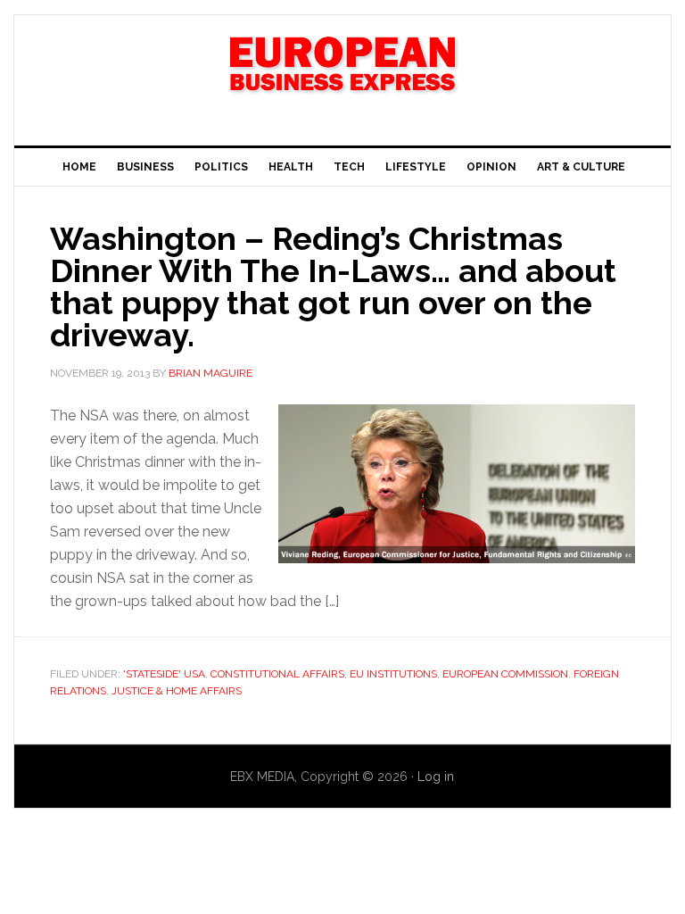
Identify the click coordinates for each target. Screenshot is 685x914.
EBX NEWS (342, 73)
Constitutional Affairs (277, 674)
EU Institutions (393, 674)
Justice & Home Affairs (176, 691)
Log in (435, 776)
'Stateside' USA (164, 674)
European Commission (505, 674)
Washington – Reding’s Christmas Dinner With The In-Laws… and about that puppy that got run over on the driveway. (333, 286)
